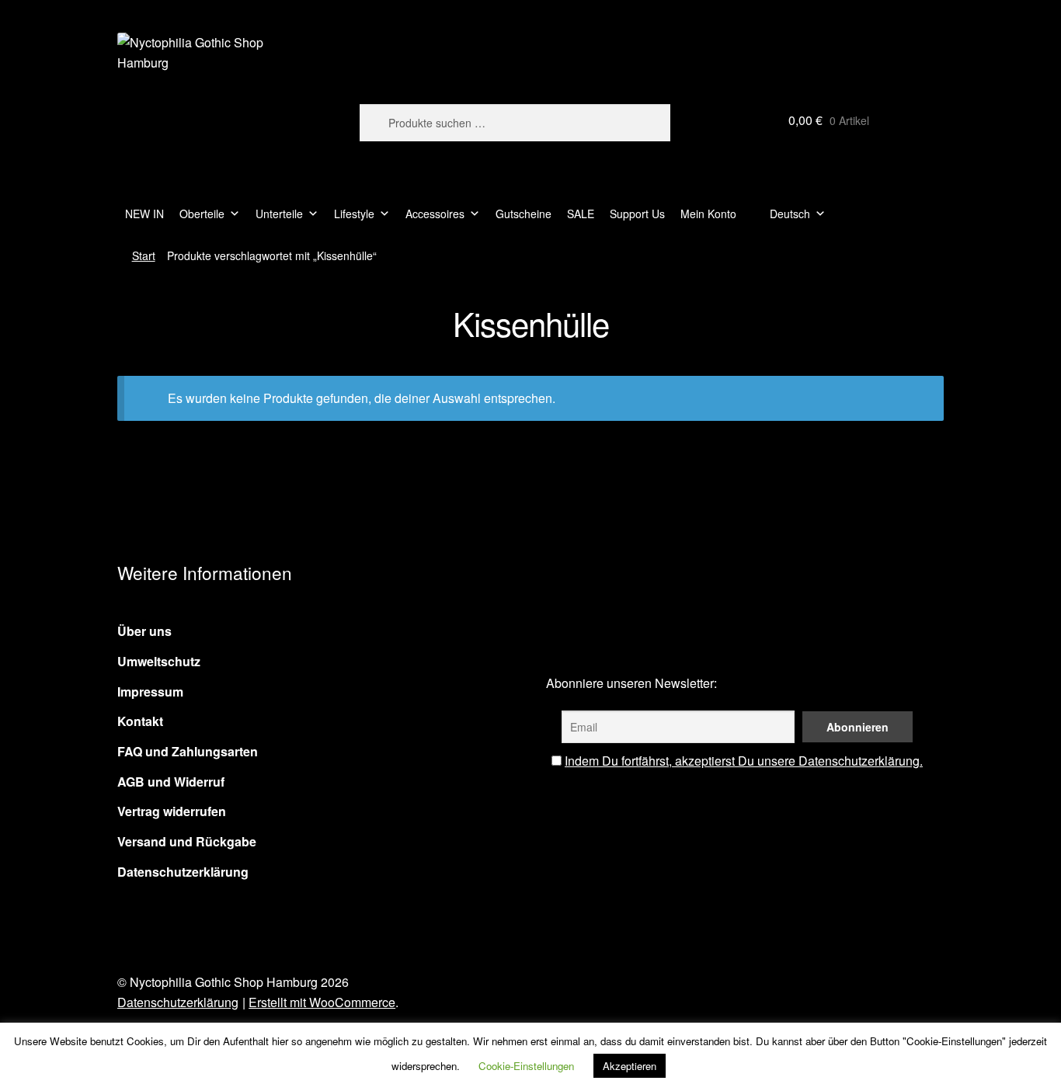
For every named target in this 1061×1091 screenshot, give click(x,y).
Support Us (637, 213)
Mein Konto (708, 213)
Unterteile (279, 213)
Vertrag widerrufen (171, 811)
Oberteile (201, 213)
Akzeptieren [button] (629, 1065)
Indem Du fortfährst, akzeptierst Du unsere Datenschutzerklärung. (744, 761)
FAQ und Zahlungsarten (187, 751)
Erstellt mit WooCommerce (322, 1002)
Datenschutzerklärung (183, 872)
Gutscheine (523, 213)
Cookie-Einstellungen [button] (526, 1065)
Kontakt (140, 721)
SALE (580, 213)
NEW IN (144, 213)
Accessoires (434, 213)
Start (143, 255)
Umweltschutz (158, 661)
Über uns (144, 631)
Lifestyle (354, 213)
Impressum (150, 691)
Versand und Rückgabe (186, 841)
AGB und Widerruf (170, 781)
